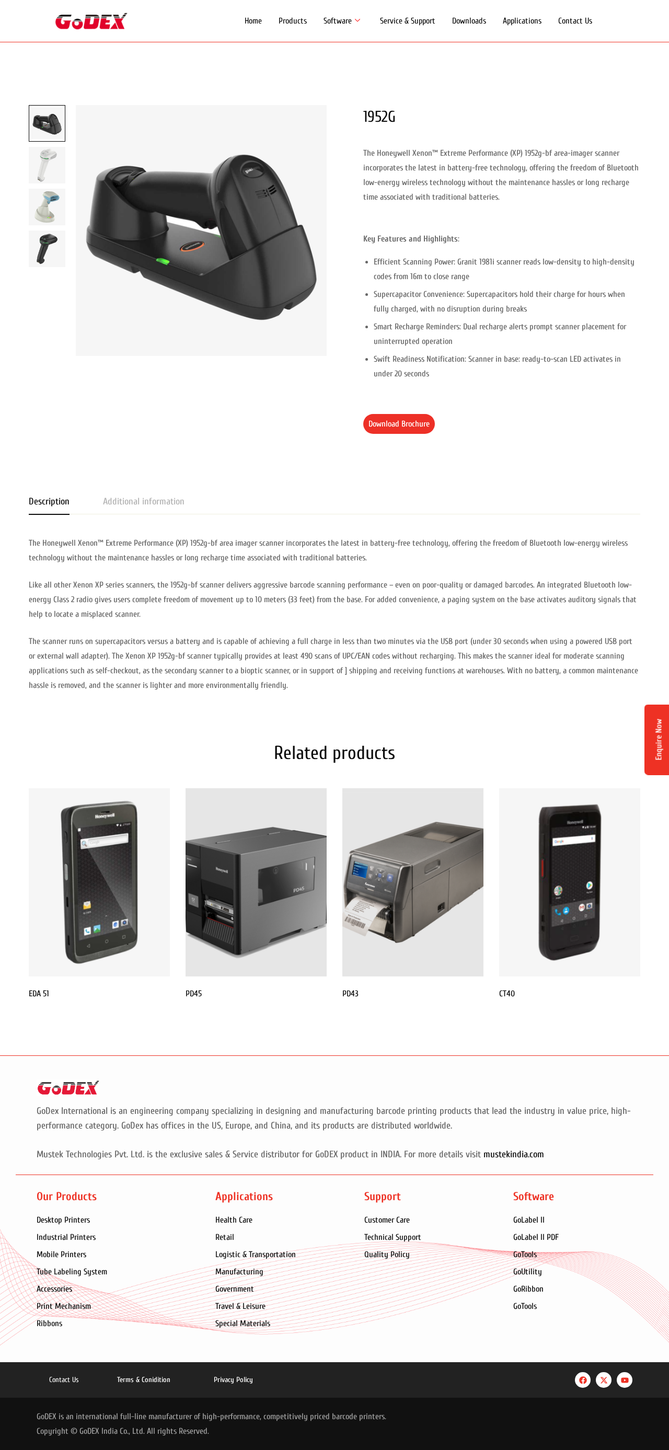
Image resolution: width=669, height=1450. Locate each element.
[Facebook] (583, 1380)
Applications (522, 21)
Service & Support (407, 21)
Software (338, 21)
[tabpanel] (334, 614)
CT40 (507, 993)
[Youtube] (624, 1380)
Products (293, 21)
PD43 (350, 993)
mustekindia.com (513, 1154)
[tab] (49, 502)
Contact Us (575, 21)
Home (253, 21)
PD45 (194, 993)
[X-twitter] (604, 1380)
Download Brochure (399, 424)
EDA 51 (39, 993)
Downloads (469, 21)
